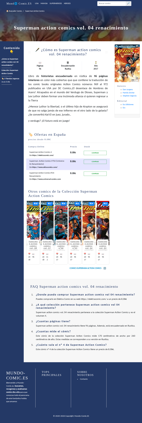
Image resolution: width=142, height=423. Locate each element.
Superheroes (56, 3)
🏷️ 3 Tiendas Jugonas (10, 80)
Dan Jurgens (128, 90)
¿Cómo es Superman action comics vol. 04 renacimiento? (10, 62)
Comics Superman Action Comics (85, 268)
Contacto (84, 379)
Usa (37, 3)
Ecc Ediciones (128, 105)
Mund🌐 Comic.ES (19, 3)
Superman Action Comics (34, 11)
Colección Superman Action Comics (10, 72)
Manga (44, 3)
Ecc (124, 108)
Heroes (67, 3)
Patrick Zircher (129, 93)
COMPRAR (95, 153)
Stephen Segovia (129, 96)
